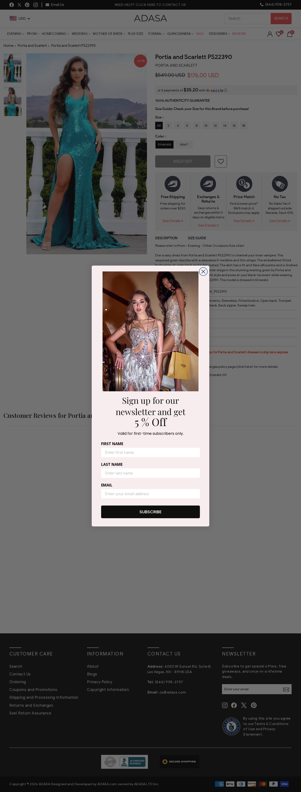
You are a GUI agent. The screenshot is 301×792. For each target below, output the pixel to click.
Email (106, 485)
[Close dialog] (203, 271)
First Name (112, 443)
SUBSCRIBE (150, 512)
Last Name (112, 464)
